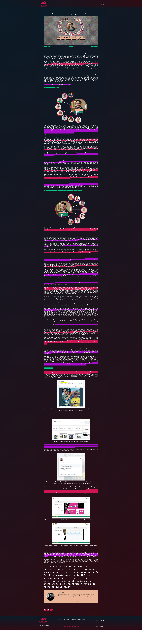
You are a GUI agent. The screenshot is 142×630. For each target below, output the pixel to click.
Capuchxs (83, 619)
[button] (45, 610)
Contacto (71, 620)
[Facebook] (96, 4)
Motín (65, 619)
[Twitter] (99, 4)
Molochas (74, 619)
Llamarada (79, 619)
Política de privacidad (98, 626)
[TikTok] (103, 4)
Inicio (58, 619)
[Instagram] (101, 4)
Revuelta (69, 619)
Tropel (61, 619)
